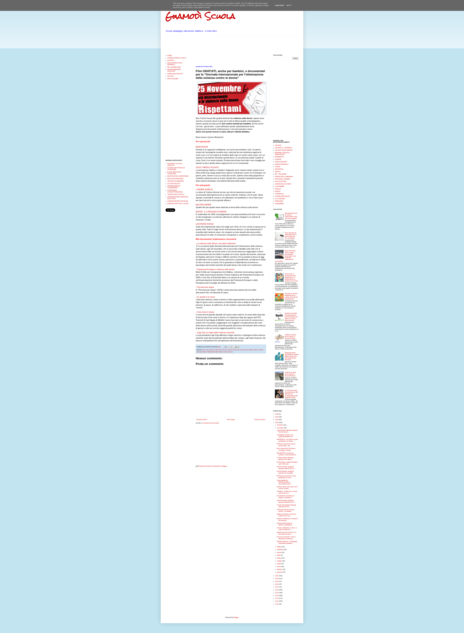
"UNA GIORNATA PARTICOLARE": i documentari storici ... (284, 482)
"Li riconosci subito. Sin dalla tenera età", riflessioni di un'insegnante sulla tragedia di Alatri (291, 393)
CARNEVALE (279, 194)
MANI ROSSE (202, 147)
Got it (289, 5)
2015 (277, 593)
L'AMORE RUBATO (204, 189)
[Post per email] (225, 346)
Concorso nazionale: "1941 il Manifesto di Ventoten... (286, 537)
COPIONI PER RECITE (282, 196)
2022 (277, 422)
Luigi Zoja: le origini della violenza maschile (215, 333)
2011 (277, 604)
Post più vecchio (259, 419)
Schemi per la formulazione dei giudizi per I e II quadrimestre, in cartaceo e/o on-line (291, 277)
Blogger (236, 617)
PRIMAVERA (279, 201)
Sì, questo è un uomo (206, 297)
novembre (280, 428)
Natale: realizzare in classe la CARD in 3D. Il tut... (286, 515)
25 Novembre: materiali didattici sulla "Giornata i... (287, 463)
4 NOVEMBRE (279, 186)
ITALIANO (278, 145)
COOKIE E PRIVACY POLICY (177, 58)
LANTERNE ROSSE (205, 224)
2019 (277, 581)
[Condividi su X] (234, 347)
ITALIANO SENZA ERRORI (283, 150)
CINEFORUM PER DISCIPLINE (177, 201)
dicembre (280, 425)
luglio (279, 555)
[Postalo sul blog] (231, 347)
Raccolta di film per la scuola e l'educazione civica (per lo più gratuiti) (291, 215)
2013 (277, 598)
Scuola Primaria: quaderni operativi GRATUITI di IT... (286, 467)
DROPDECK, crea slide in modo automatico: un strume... (287, 440)
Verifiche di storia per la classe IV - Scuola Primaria (290, 336)
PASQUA (278, 189)
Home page (231, 419)
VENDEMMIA (279, 204)
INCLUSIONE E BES (174, 67)
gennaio (280, 572)
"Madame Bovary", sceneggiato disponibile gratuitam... (287, 542)
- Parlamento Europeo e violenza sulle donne (215, 269)
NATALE (277, 191)
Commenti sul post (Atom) (210, 423)
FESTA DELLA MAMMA (282, 179)
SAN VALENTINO (280, 181)
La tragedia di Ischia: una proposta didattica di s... (285, 435)
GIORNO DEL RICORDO (283, 184)
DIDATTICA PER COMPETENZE (177, 176)
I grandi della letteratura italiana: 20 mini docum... (287, 431)
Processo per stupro (205, 287)
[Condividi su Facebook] (236, 347)
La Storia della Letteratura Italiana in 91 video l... (285, 458)
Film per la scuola (238, 349)
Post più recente (201, 419)
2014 (277, 595)
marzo (279, 566)
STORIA (277, 167)
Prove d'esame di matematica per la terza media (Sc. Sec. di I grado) (291, 235)
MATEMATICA (279, 157)
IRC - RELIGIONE (280, 174)
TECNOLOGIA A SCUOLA (175, 194)
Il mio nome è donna (205, 312)
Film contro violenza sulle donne (212, 349)
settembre (280, 549)
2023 (277, 420)
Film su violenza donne (250, 349)
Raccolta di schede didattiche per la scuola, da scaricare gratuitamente (291, 296)
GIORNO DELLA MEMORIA (284, 176)
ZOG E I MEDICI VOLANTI (207, 167)
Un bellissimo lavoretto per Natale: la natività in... (285, 496)
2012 (277, 601)
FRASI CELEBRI (172, 79)
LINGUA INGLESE (281, 162)
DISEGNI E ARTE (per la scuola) (177, 203)
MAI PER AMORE (203, 205)
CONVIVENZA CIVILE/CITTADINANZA (175, 191)
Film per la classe (227, 349)
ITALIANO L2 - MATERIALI (283, 148)
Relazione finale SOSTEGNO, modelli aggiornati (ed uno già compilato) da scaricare (291, 356)
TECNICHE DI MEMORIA (175, 181)
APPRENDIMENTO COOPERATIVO (173, 187)
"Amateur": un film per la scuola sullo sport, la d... (287, 492)
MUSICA (278, 172)
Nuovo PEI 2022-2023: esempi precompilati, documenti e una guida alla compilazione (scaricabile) (285, 256)
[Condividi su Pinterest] (238, 347)
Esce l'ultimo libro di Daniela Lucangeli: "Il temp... (286, 449)
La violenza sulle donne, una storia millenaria (216, 243)
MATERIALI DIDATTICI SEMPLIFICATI (282, 153)
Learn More (279, 5)
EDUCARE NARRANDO (175, 179)
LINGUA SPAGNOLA (281, 164)
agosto (279, 552)
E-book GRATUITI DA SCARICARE (174, 173)
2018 (277, 584)
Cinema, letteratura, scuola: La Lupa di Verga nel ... (287, 528)
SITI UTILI (170, 76)
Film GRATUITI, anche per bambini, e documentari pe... (287, 454)
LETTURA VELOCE (173, 183)
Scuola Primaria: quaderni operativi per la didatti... (285, 472)
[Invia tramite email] (229, 347)
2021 (277, 576)
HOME (169, 55)
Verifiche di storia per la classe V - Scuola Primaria (290, 374)
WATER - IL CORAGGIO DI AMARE (211, 212)
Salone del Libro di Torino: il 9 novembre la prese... (286, 533)
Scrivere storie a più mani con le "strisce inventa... (287, 487)
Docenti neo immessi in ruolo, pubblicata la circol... (286, 476)
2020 (277, 578)
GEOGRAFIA (279, 169)
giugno (279, 558)
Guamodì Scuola (200, 16)
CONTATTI (170, 60)
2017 (277, 587)
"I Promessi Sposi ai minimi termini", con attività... (285, 510)
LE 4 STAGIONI (280, 199)
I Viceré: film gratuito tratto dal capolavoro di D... (286, 506)
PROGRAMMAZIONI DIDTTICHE (174, 70)
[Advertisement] (210, 44)
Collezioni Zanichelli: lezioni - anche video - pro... (286, 444)
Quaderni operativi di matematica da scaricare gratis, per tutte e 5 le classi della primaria (291, 316)
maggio (279, 561)
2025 (277, 414)
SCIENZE (278, 159)
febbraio (280, 569)
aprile (279, 564)
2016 (277, 590)
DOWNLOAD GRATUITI (175, 74)
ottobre (279, 547)
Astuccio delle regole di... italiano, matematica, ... (285, 524)
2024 (277, 417)
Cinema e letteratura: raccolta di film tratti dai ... (287, 519)
